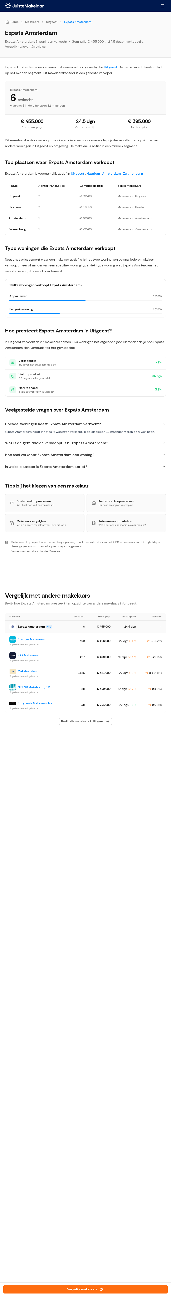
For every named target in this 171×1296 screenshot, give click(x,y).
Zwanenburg (133, 173)
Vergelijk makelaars (82, 1289)
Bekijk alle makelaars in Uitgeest (82, 721)
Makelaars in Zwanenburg (135, 229)
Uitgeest (110, 67)
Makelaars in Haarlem (132, 207)
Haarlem (93, 173)
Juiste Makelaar (50, 551)
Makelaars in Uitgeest (132, 196)
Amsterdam (111, 173)
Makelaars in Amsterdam (135, 218)
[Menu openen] (162, 5)
